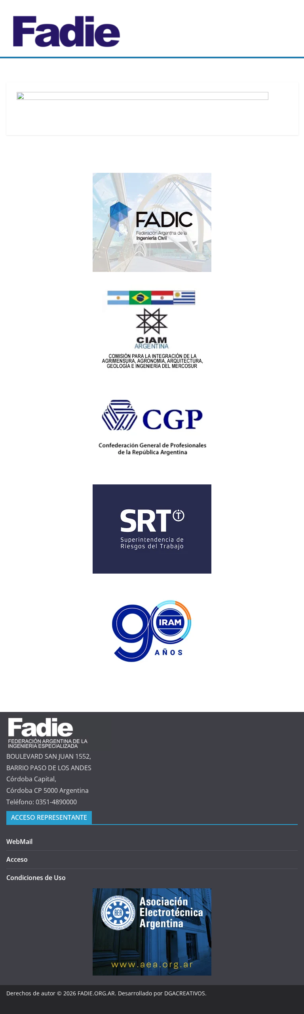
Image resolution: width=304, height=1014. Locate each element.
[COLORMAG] (58, 720)
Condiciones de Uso (36, 877)
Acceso (17, 859)
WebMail (19, 841)
